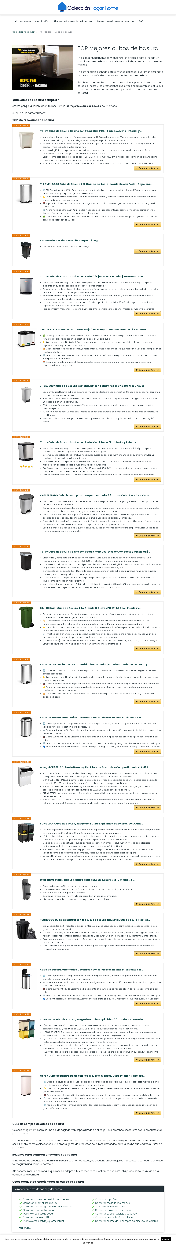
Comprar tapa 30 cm (107, 1199)
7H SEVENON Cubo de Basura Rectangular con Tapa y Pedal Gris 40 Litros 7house (92, 386)
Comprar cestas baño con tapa (114, 1217)
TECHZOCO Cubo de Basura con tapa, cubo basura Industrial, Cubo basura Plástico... (95, 920)
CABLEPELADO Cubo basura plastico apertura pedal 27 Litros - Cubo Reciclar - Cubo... (95, 495)
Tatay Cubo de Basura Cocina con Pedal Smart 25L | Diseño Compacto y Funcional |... (95, 551)
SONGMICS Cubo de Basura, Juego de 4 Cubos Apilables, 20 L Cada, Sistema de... (92, 1019)
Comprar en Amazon (149, 168)
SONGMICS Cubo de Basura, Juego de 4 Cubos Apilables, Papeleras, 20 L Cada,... (92, 823)
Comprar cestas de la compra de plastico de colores (126, 1221)
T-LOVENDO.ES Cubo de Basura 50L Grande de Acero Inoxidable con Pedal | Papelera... (96, 184)
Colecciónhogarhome (24, 32)
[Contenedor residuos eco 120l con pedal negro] (26, 250)
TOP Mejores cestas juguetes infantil (44, 1221)
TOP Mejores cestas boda (38, 1213)
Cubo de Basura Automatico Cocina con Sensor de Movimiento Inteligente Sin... (91, 717)
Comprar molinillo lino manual (112, 1203)
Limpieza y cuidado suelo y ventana (115, 21)
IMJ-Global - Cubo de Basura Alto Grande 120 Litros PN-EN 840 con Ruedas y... (90, 608)
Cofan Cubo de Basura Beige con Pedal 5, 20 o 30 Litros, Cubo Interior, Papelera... (92, 1075)
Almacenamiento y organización (31, 21)
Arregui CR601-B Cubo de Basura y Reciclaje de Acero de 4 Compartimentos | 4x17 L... (95, 767)
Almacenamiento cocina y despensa (73, 21)
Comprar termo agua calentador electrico (48, 1206)
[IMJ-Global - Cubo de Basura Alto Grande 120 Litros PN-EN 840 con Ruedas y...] (26, 617)
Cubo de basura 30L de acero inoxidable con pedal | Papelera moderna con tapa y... (94, 664)
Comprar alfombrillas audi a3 (40, 1203)
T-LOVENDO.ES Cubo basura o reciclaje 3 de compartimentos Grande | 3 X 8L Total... (94, 329)
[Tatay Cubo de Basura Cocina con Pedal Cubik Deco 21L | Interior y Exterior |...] (26, 452)
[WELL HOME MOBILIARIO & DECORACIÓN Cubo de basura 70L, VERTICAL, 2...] (26, 889)
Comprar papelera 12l (36, 1217)
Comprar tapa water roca (38, 1210)
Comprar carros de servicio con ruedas (46, 1199)
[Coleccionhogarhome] (88, 7)
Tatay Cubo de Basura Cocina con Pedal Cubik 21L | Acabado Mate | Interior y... (91, 131)
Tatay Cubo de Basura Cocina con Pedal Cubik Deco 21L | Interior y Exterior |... (90, 442)
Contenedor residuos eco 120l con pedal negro (70, 240)
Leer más (88, 1242)
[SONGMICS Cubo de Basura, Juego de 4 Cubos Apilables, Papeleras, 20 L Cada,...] (26, 833)
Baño (141, 21)
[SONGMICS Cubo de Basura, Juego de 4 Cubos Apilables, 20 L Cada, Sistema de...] (26, 1029)
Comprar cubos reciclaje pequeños (116, 1213)
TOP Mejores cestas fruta (110, 1206)
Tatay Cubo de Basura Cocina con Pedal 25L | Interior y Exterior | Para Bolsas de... (92, 276)
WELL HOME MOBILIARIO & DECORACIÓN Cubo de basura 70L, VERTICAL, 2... (87, 880)
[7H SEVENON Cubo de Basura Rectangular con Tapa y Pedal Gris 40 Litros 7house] (26, 395)
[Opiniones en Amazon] (26, 466)
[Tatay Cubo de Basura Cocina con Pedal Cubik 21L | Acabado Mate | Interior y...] (26, 140)
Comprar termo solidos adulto (113, 1210)
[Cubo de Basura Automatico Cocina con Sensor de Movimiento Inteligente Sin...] (26, 727)
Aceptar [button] (166, 1239)
